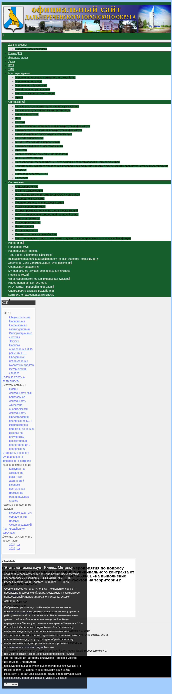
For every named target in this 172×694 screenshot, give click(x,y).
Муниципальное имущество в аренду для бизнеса (39, 270)
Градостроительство (27, 222)
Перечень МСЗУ (18, 274)
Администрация (18, 57)
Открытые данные (26, 230)
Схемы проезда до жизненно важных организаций (46, 210)
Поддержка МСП (18, 246)
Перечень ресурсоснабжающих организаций (42, 110)
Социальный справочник (23, 266)
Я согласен (11, 684)
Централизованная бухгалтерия (35, 93)
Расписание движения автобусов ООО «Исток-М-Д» (47, 194)
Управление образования (31, 85)
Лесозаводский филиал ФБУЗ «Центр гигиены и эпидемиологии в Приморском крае (67, 162)
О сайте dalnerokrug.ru (29, 190)
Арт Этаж (21, 150)
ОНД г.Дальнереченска (29, 138)
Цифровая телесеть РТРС (31, 174)
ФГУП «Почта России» (29, 158)
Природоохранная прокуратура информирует (43, 134)
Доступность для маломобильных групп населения (39, 262)
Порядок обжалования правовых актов (39, 202)
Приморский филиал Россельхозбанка (39, 146)
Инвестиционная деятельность (27, 282)
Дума (11, 61)
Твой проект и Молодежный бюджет (30, 254)
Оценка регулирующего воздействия (31, 290)
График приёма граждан (30, 206)
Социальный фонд (26, 114)
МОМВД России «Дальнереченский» (37, 142)
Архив (19, 97)
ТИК (11, 69)
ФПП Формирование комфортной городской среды (46, 214)
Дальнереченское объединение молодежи (41, 154)
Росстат (20, 122)
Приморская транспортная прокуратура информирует (48, 130)
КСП (11, 65)
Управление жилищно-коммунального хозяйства (45, 77)
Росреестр (21, 178)
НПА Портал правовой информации (30, 286)
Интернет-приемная (27, 218)
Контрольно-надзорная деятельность (31, 294)
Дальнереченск (17, 44)
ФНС (18, 118)
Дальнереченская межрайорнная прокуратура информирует (52, 126)
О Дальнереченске (26, 186)
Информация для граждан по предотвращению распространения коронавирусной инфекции (73, 238)
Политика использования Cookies (36, 234)
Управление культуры (28, 81)
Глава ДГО (15, 53)
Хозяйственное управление (32, 89)
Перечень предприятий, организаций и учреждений (47, 106)
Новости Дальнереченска (31, 49)
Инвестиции (15, 242)
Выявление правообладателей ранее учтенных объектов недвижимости (53, 258)
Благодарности (24, 226)
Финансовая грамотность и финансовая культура (38, 278)
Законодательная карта (29, 198)
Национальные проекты (23, 250)
